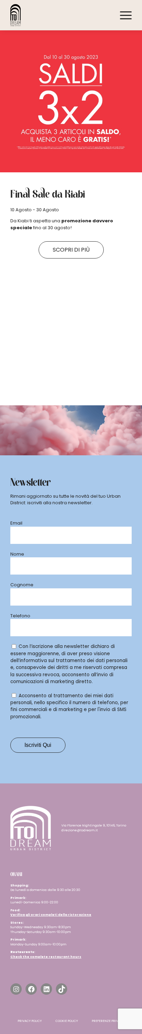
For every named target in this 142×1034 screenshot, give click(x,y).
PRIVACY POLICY (30, 1021)
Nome (17, 554)
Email (16, 523)
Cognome (21, 584)
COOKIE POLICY (66, 1021)
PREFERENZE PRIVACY (108, 1021)
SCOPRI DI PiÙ (71, 250)
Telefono (20, 615)
